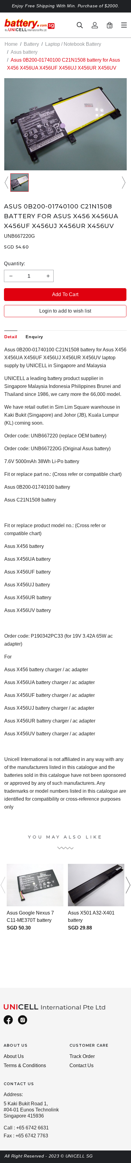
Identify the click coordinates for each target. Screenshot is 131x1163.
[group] (19, 182)
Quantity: (14, 263)
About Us (14, 1056)
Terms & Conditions (25, 1065)
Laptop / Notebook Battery (73, 44)
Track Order (82, 1056)
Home (11, 44)
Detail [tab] (10, 336)
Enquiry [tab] (34, 336)
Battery (31, 44)
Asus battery (24, 52)
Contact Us (81, 1065)
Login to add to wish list (65, 310)
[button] (7, 182)
